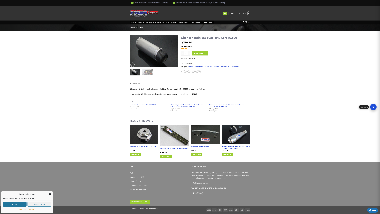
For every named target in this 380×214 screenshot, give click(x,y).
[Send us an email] (249, 22)
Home (132, 27)
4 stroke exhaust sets (196, 67)
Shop (140, 27)
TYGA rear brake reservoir (200, 146)
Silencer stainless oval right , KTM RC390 (143, 105)
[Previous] (133, 51)
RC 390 (232, 67)
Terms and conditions (138, 185)
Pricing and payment (179, 22)
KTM (227, 67)
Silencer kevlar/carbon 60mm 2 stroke (174, 149)
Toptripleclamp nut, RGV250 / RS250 (143, 146)
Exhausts (216, 67)
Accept (15, 204)
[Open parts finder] (373, 107)
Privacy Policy (30, 209)
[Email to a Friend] (191, 71)
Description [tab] (135, 84)
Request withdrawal (140, 202)
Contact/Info (207, 22)
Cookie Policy (22, 209)
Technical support (154, 22)
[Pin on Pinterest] (195, 71)
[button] (50, 194)
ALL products (208, 67)
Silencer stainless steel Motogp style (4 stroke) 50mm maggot (236, 147)
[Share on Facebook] (183, 71)
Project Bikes (136, 22)
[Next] (175, 51)
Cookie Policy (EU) (137, 177)
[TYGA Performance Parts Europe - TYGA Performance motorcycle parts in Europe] (144, 13)
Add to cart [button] (135, 154)
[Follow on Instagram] (246, 22)
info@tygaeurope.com (200, 183)
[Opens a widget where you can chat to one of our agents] (372, 210)
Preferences (39, 204)
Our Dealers (195, 22)
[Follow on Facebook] (243, 22)
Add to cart (200, 53)
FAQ (167, 22)
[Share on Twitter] (187, 71)
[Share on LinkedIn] (199, 71)
